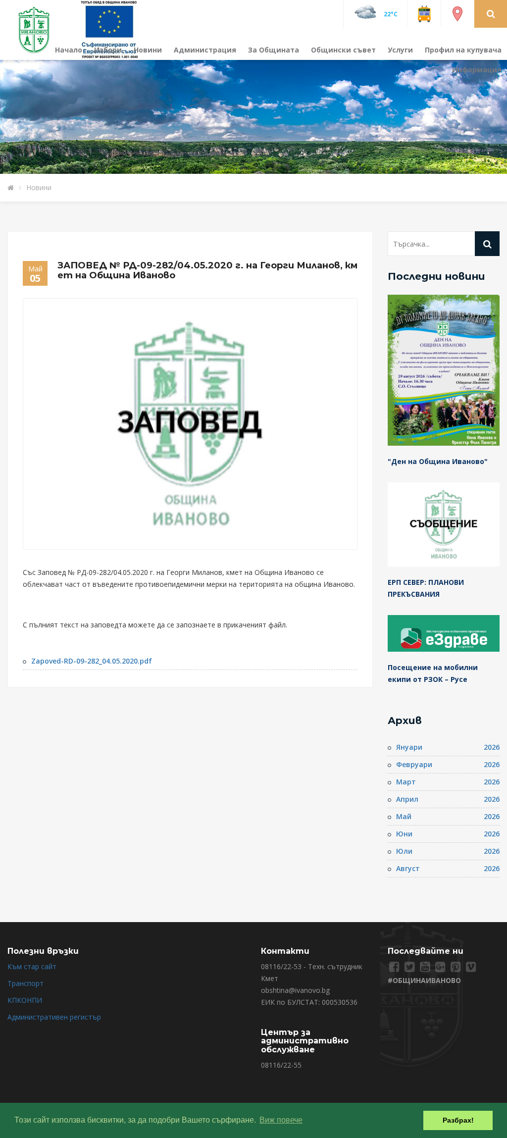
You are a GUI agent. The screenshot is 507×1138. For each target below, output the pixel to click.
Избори (108, 49)
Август (408, 868)
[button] (491, 13)
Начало (68, 49)
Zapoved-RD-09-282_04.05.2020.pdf (91, 661)
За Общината (273, 49)
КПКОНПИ (24, 1000)
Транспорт (25, 983)
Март (406, 781)
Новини (148, 49)
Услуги (400, 49)
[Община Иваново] (40, 29)
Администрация (205, 49)
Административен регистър (54, 1017)
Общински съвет (343, 49)
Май (403, 816)
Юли (404, 851)
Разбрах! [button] (458, 1120)
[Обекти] (457, 13)
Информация (477, 69)
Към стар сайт (31, 966)
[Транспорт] (424, 13)
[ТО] (109, 29)
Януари (409, 747)
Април (407, 799)
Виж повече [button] (281, 1120)
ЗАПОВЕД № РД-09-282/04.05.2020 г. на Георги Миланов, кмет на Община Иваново (207, 270)
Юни (404, 833)
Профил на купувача (463, 49)
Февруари (414, 764)
